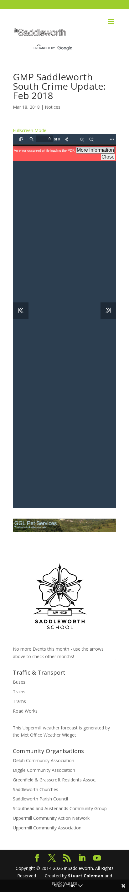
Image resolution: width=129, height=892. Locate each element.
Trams (19, 701)
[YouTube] (97, 858)
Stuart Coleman (85, 876)
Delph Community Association (43, 760)
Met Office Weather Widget (48, 735)
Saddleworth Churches (35, 789)
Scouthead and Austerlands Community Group (60, 808)
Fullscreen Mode (29, 130)
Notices (52, 107)
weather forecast (50, 728)
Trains (19, 692)
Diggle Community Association (44, 770)
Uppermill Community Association (47, 828)
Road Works (25, 711)
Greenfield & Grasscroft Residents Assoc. (54, 780)
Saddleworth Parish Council (40, 799)
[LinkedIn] (82, 858)
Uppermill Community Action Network (51, 818)
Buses (19, 682)
